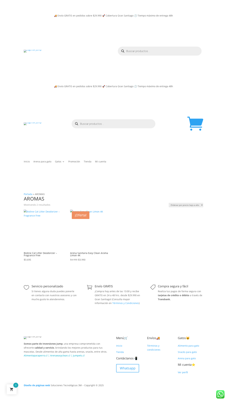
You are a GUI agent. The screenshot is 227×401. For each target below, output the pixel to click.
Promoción (74, 161)
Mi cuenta (100, 161)
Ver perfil (183, 372)
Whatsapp (127, 368)
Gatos (58, 161)
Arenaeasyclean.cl (60, 355)
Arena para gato (42, 161)
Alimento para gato (188, 345)
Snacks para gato (187, 352)
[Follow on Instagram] (33, 363)
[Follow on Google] (39, 363)
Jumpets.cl (79, 355)
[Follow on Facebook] (26, 363)
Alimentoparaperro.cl (36, 355)
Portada (28, 194)
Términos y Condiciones (125, 303)
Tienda (87, 161)
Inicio (27, 161)
